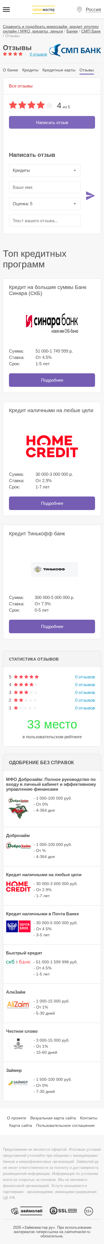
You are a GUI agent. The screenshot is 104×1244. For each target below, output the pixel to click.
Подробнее (52, 380)
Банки (72, 31)
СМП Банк (91, 31)
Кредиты (30, 70)
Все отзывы (21, 85)
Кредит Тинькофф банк (37, 534)
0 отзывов (38, 54)
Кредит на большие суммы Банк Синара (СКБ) (47, 290)
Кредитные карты (58, 70)
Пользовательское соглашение (65, 1125)
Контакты (88, 1118)
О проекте (16, 1118)
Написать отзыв (52, 122)
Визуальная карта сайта (53, 1118)
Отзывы (86, 70)
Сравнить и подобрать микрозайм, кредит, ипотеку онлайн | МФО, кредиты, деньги (51, 28)
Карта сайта (20, 1125)
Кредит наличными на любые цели (51, 410)
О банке (10, 70)
